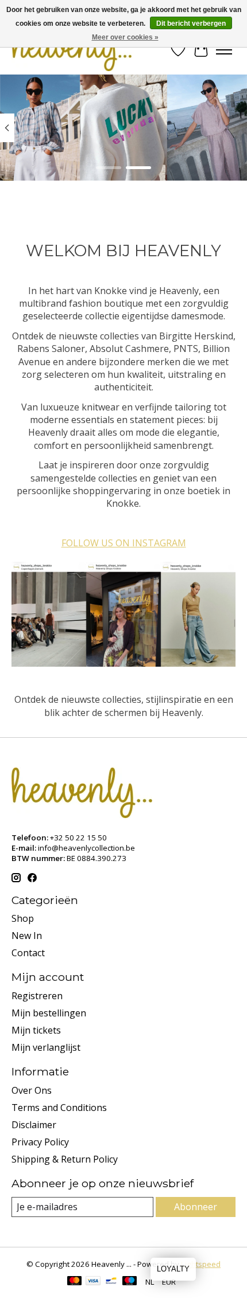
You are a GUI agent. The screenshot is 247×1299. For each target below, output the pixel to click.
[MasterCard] (74, 1282)
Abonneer (195, 1206)
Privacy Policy (40, 1142)
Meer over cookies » (125, 37)
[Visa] (93, 1282)
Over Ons (31, 1090)
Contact (28, 952)
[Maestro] (129, 1282)
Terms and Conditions (59, 1107)
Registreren (37, 995)
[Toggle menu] (224, 49)
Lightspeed (201, 1264)
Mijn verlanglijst (45, 1047)
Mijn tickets (36, 1030)
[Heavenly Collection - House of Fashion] (71, 49)
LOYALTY (173, 1269)
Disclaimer (33, 1124)
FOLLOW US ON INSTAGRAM (123, 543)
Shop (22, 918)
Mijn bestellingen (48, 1013)
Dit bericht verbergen (191, 23)
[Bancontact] (111, 1282)
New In (26, 935)
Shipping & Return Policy (64, 1159)
